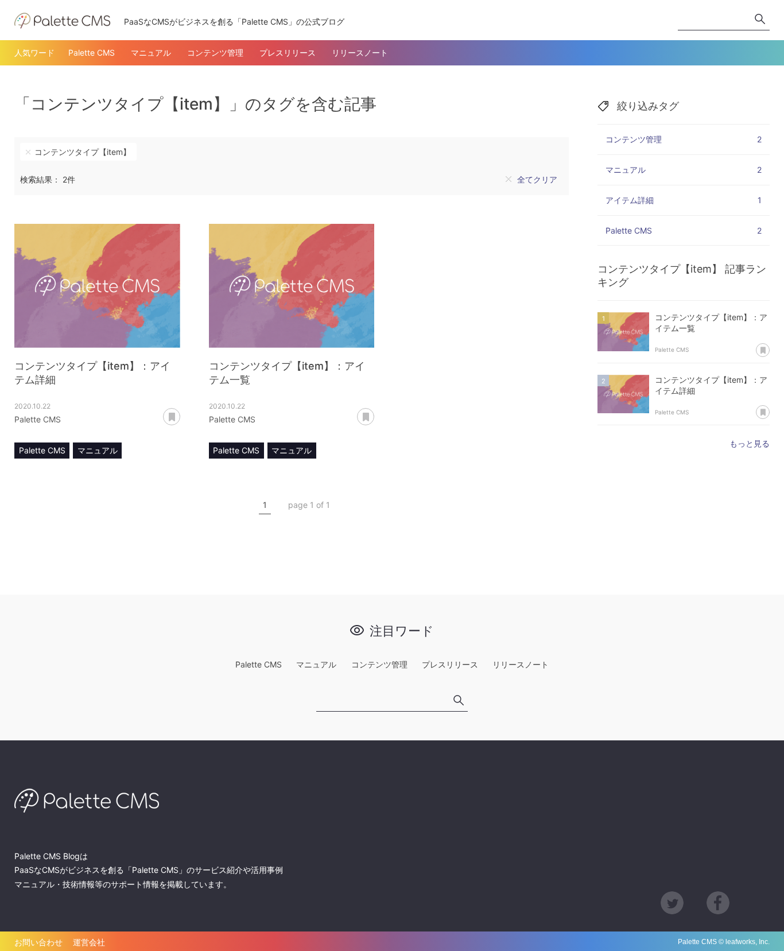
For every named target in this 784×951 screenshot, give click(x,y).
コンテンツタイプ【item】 (82, 152)
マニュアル (151, 52)
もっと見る (749, 443)
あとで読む (769, 347)
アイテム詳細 (684, 200)
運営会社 (89, 942)
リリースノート (360, 52)
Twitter (672, 902)
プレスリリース (287, 52)
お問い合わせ (38, 942)
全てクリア (537, 179)
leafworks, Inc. (747, 942)
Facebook (718, 902)
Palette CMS (91, 52)
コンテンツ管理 (215, 52)
